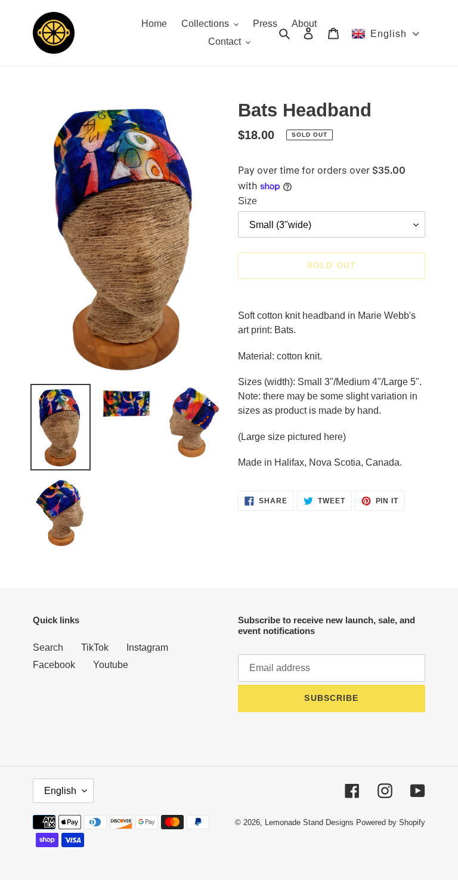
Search (48, 647)
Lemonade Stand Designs (309, 822)
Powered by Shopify (390, 822)
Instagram (147, 647)
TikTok (95, 647)
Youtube (110, 665)
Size (247, 201)
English (60, 791)
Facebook (54, 665)
